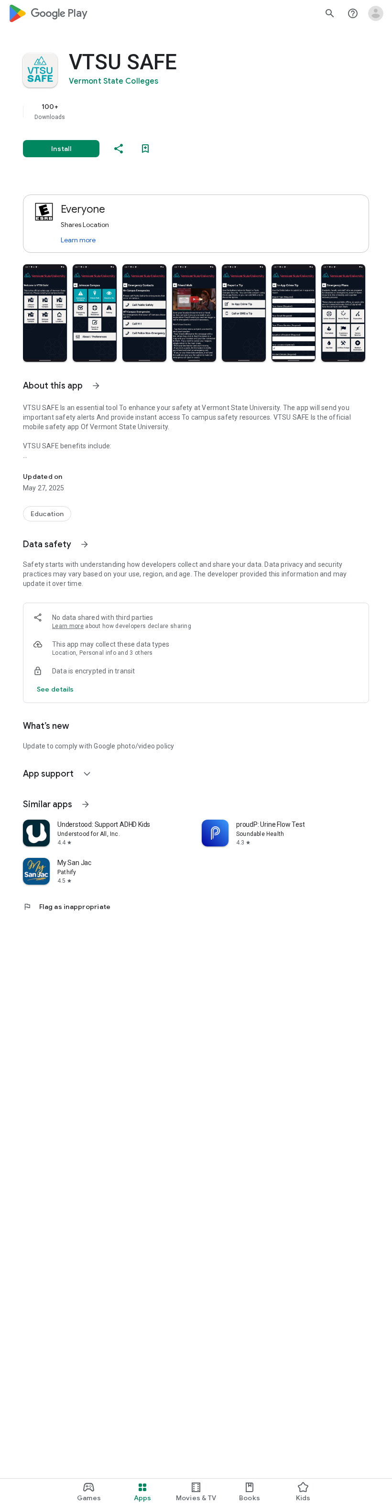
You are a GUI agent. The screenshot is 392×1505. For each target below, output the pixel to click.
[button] (45, 313)
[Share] (118, 148)
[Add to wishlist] (145, 148)
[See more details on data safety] (55, 689)
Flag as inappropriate (66, 906)
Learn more (78, 240)
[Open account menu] (375, 13)
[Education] (47, 514)
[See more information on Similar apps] (85, 804)
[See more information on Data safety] (84, 544)
